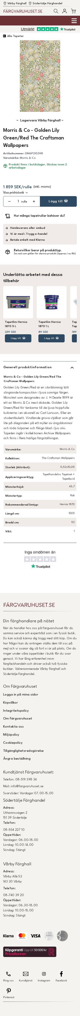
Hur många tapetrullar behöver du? (39, 215)
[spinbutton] (18, 201)
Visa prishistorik (13, 192)
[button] (56, 11)
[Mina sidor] (64, 11)
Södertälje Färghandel (47, 3)
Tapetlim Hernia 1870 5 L (16, 324)
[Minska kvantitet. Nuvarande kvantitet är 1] (9, 201)
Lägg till (56, 201)
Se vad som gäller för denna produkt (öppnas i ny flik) (45, 254)
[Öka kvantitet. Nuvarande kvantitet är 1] (34, 201)
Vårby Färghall (16, 3)
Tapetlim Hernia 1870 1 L (49, 324)
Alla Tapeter (15, 36)
